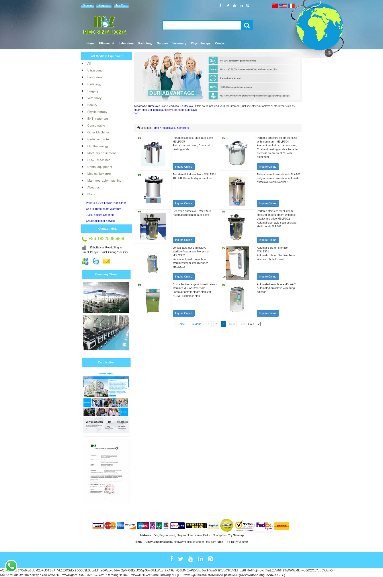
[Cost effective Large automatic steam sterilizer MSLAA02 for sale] (153, 299)
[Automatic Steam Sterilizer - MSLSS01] (237, 263)
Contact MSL (107, 228)
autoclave (188, 106)
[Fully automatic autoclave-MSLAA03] (237, 189)
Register (104, 5)
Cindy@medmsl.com (158, 541)
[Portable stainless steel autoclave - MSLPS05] (153, 153)
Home (90, 43)
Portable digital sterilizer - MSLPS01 (194, 174)
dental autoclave (163, 109)
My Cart (121, 5)
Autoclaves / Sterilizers (175, 127)
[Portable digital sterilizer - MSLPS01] (153, 189)
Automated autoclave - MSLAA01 (277, 284)
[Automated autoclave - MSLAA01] (237, 299)
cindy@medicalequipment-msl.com (195, 541)
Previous (196, 324)
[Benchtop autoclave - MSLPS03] (153, 226)
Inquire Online (183, 166)
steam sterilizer (143, 109)
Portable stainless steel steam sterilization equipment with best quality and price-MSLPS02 (276, 215)
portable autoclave (185, 109)
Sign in (87, 5)
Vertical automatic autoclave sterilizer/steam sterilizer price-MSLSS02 (191, 251)
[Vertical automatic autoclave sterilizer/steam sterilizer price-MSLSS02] (153, 263)
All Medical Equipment (107, 56)
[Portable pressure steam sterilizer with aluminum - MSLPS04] (237, 153)
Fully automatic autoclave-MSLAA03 (279, 174)
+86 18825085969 (236, 541)
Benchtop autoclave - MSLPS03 (192, 211)
